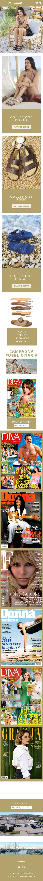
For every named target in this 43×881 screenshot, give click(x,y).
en (23, 867)
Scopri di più (21, 127)
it (19, 867)
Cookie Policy (23, 876)
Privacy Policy (12, 876)
